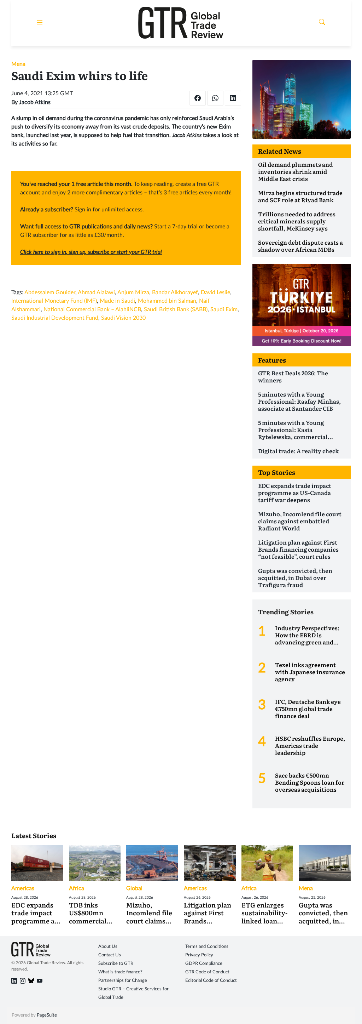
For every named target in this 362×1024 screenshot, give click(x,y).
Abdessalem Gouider (49, 292)
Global (134, 888)
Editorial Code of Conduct (211, 980)
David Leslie (215, 292)
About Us (107, 946)
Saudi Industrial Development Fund (54, 318)
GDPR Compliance (203, 963)
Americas (22, 888)
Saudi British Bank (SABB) (176, 309)
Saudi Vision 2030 (123, 318)
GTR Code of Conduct (207, 972)
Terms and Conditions (206, 946)
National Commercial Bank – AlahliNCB (92, 309)
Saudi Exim (224, 309)
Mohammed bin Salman (167, 301)
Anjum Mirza (133, 292)
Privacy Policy (199, 955)
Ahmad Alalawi (96, 292)
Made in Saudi (117, 301)
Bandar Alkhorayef (175, 292)
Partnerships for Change (122, 980)
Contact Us (109, 955)
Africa (76, 888)
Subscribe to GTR (115, 963)
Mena (18, 64)
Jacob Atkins (35, 102)
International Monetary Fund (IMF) (54, 301)
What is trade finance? (120, 972)
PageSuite (47, 1015)
